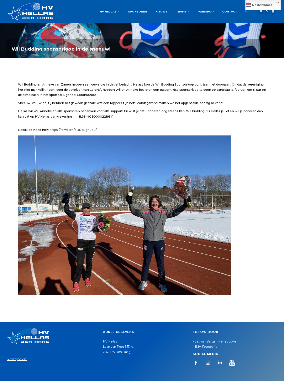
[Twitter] (267, 11)
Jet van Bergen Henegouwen (216, 341)
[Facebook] (260, 11)
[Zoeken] (246, 11)
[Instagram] (273, 11)
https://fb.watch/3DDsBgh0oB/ (73, 130)
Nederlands (261, 5)
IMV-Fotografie (206, 347)
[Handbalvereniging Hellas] (30, 11)
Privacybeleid (17, 359)
